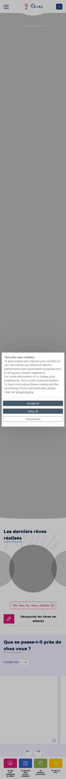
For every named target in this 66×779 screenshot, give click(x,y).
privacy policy (24, 392)
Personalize (33, 419)
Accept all (33, 403)
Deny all (33, 411)
